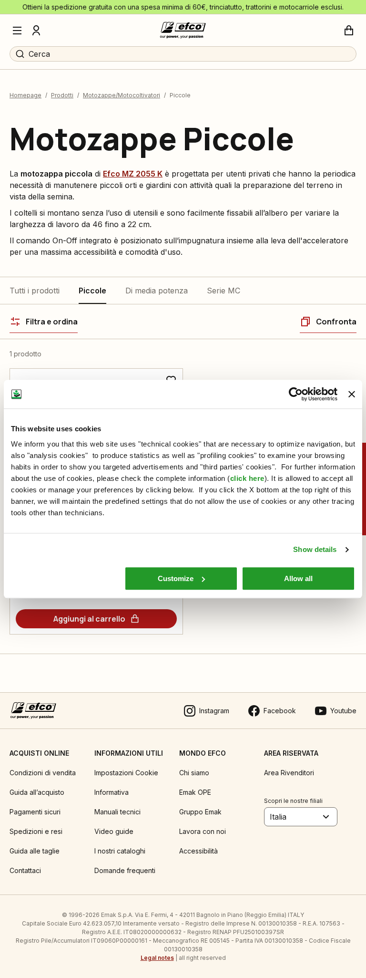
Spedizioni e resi (36, 831)
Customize (175, 578)
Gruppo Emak (200, 812)
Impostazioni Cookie (126, 773)
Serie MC (223, 290)
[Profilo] (36, 30)
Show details (314, 549)
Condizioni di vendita (43, 773)
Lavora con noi (202, 831)
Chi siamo (194, 773)
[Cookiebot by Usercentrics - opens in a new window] (295, 394)
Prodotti (62, 95)
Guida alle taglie (35, 851)
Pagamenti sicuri (35, 812)
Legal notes (157, 957)
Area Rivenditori (289, 773)
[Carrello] (348, 30)
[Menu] (17, 30)
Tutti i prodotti (35, 290)
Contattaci (25, 870)
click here (247, 478)
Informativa (111, 792)
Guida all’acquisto (37, 792)
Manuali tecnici (117, 812)
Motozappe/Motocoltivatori (121, 95)
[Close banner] (351, 394)
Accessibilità (198, 851)
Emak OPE (195, 792)
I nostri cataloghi (119, 851)
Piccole (92, 290)
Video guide (113, 831)
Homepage (25, 95)
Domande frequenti (124, 870)
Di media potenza (156, 290)
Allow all (298, 578)
